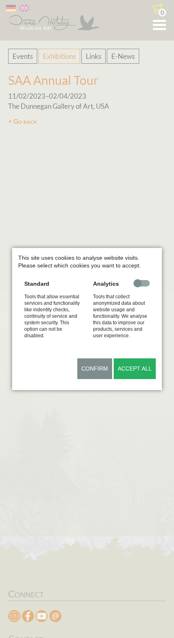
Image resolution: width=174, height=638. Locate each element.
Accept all (135, 368)
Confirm (94, 368)
